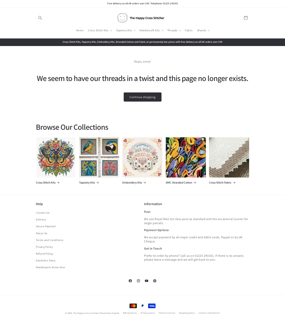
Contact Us (43, 212)
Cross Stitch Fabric (220, 182)
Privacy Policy (44, 247)
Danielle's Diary (45, 260)
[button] (40, 18)
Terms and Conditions (49, 240)
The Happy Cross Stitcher (86, 313)
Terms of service (167, 313)
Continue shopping (143, 97)
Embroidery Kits (132, 182)
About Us (42, 233)
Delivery (41, 219)
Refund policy (130, 313)
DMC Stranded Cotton (179, 182)
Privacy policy (148, 313)
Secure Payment (46, 226)
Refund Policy (44, 253)
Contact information (209, 313)
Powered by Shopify (109, 313)
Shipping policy (187, 313)
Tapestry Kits (87, 182)
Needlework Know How (50, 267)
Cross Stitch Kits (45, 182)
